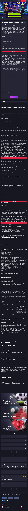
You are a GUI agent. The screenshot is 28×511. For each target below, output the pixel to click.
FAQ (19, 494)
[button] (27, 9)
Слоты (3, 494)
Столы (8, 494)
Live (5, 494)
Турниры (11, 494)
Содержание (16, 494)
